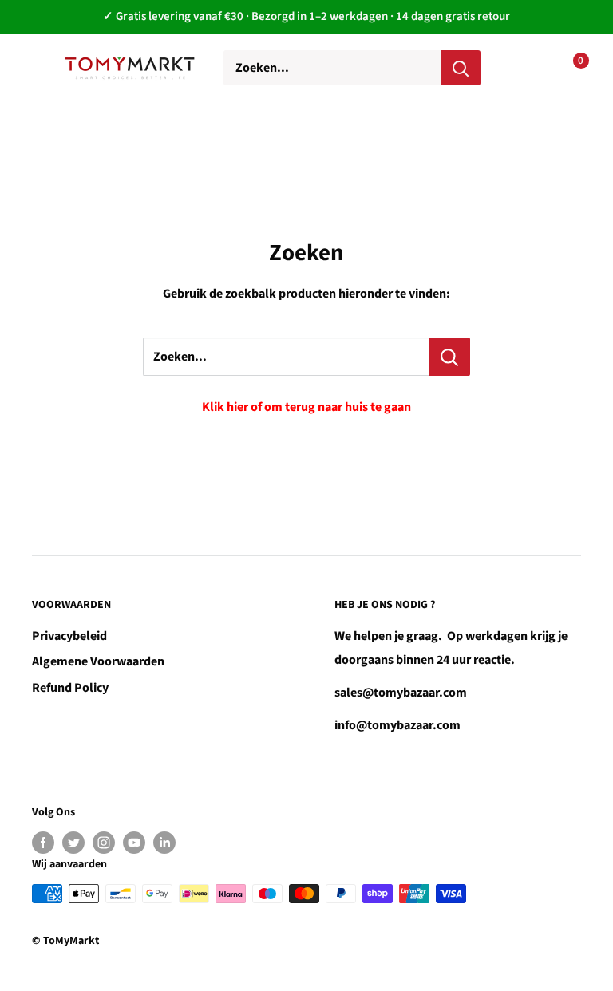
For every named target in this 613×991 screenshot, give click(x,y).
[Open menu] (40, 67)
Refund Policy (70, 688)
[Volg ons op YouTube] (134, 842)
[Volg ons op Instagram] (104, 842)
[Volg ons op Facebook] (43, 842)
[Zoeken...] (449, 357)
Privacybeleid (69, 636)
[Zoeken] (461, 67)
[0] (568, 67)
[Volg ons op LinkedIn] (164, 842)
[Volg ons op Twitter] (73, 842)
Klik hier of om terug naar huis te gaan (306, 407)
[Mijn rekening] (518, 68)
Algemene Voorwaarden (98, 661)
